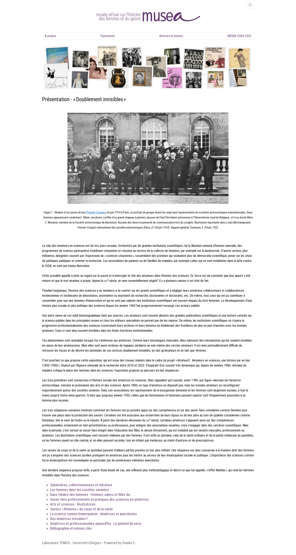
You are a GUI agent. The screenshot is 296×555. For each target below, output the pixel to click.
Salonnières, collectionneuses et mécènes (81, 485)
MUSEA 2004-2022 (239, 36)
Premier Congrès (96, 212)
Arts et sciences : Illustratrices (73, 504)
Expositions (108, 36)
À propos (50, 36)
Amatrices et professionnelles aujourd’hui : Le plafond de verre (96, 523)
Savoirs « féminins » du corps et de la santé (81, 509)
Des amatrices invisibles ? (69, 519)
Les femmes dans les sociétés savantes (79, 490)
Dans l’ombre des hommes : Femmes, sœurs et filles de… (91, 494)
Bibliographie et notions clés (71, 528)
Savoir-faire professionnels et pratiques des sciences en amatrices (99, 499)
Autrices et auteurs (171, 36)
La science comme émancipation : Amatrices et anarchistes (93, 514)
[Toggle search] (250, 4)
